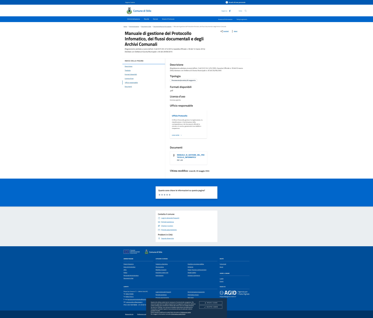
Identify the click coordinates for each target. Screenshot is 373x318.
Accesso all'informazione (225, 19)
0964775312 (130, 297)
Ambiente (190, 267)
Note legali (191, 298)
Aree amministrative (129, 267)
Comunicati (223, 264)
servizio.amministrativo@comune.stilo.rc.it (140, 299)
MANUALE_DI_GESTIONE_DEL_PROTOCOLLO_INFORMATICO (190, 156)
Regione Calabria (130, 2)
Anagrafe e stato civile (162, 273)
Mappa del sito (129, 314)
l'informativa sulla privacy (178, 314)
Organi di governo (129, 264)
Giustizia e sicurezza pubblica (196, 264)
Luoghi (222, 279)
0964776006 (129, 294)
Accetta (212, 307)
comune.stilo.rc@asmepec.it (134, 302)
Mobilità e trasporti (161, 270)
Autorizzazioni (159, 275)
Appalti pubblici (192, 273)
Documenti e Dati (146, 26)
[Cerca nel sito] (246, 11)
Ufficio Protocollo (179, 115)
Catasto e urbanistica (162, 264)
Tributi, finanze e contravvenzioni (197, 270)
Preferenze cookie (186, 312)
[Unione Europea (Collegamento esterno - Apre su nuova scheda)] (132, 252)
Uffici (125, 270)
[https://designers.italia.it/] (234, 293)
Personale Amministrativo (131, 275)
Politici (125, 273)
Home (125, 26)
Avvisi (221, 267)
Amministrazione (134, 26)
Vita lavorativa (160, 267)
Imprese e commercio (194, 275)
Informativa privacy (193, 295)
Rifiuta (212, 303)
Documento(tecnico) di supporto (162, 26)
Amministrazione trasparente (196, 292)
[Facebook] (229, 10)
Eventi (221, 281)
